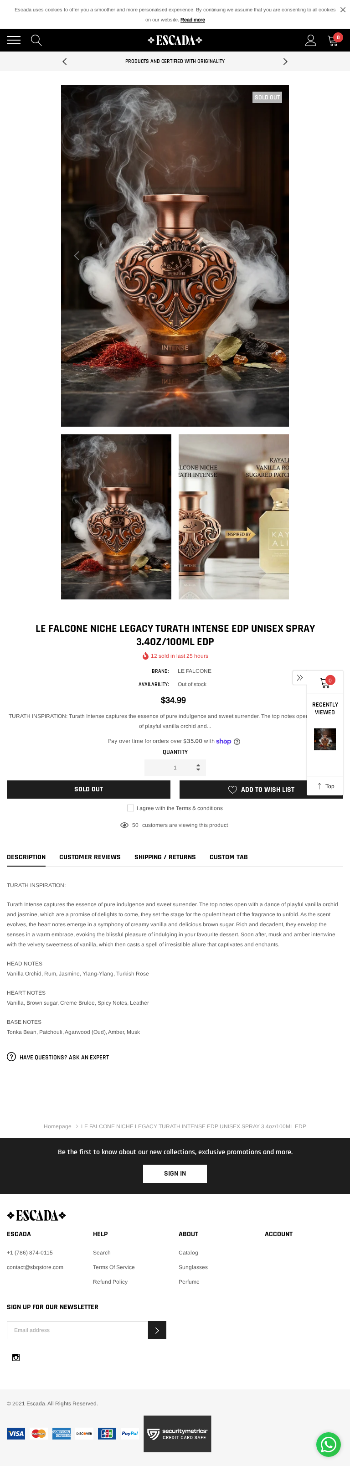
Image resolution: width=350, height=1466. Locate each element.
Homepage (58, 1126)
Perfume (189, 1282)
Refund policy (110, 1282)
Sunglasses (193, 1267)
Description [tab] (26, 857)
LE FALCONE (194, 671)
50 (135, 825)
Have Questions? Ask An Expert (63, 1057)
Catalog (188, 1252)
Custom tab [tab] (229, 857)
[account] (311, 40)
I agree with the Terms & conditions (179, 808)
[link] (175, 1215)
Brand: (160, 671)
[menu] (14, 40)
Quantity (175, 752)
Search (102, 1252)
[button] (157, 1330)
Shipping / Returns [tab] (165, 857)
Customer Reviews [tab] (90, 857)
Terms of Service (114, 1267)
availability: (154, 684)
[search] (36, 40)
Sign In (175, 1173)
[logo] (175, 40)
